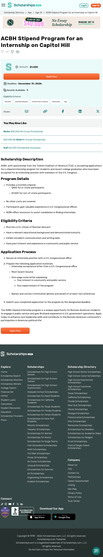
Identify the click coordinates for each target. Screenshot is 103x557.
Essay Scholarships (37, 457)
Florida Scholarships (78, 401)
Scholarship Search (11, 375)
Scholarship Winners (11, 384)
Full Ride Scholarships (38, 453)
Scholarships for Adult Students (43, 396)
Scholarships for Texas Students (43, 406)
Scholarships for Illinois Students (44, 414)
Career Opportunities (78, 481)
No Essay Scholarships (39, 461)
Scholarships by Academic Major (84, 433)
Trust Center (74, 501)
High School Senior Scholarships (84, 371)
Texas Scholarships (77, 393)
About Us (72, 465)
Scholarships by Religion (80, 437)
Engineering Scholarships (40, 477)
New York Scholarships (79, 405)
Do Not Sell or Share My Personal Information (51, 549)
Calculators (6, 404)
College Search (8, 388)
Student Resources (10, 408)
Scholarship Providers (12, 416)
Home (4, 371)
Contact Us (73, 473)
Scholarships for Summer (40, 469)
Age (30, 12)
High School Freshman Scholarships (79, 388)
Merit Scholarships (36, 449)
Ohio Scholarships (77, 421)
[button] (2, 51)
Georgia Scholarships (78, 413)
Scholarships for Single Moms (42, 441)
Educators (6, 412)
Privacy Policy (75, 493)
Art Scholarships (35, 473)
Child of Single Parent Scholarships (78, 446)
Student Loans (8, 400)
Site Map (72, 489)
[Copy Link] (45, 111)
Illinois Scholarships (78, 409)
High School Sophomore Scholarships (80, 381)
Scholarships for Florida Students (44, 410)
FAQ (70, 469)
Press (4, 420)
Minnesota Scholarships (80, 425)
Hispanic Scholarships (38, 429)
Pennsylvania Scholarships (81, 417)
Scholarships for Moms (39, 437)
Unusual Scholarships (38, 465)
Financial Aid (7, 392)
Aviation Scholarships (38, 481)
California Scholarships (79, 397)
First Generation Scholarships (42, 445)
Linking (71, 485)
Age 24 (38, 12)
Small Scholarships (77, 441)
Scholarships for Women (39, 433)
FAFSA (4, 396)
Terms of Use (74, 497)
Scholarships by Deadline (81, 429)
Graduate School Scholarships (42, 392)
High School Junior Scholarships (84, 375)
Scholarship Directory (14, 12)
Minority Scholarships (38, 425)
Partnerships (74, 477)
